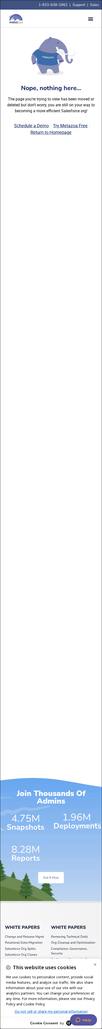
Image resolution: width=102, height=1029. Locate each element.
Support (80, 4)
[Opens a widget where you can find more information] (83, 1020)
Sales (94, 4)
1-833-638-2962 (53, 4)
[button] (90, 19)
